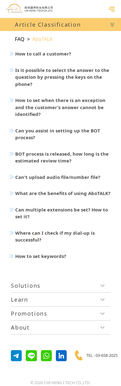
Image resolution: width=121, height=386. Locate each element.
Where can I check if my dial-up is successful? (55, 236)
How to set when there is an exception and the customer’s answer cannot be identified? (60, 107)
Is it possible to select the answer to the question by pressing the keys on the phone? (62, 77)
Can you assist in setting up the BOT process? (57, 134)
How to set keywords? (40, 256)
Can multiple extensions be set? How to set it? (61, 213)
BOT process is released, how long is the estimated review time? (62, 157)
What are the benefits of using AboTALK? (62, 193)
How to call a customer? (43, 54)
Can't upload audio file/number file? (57, 177)
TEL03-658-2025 (102, 355)
